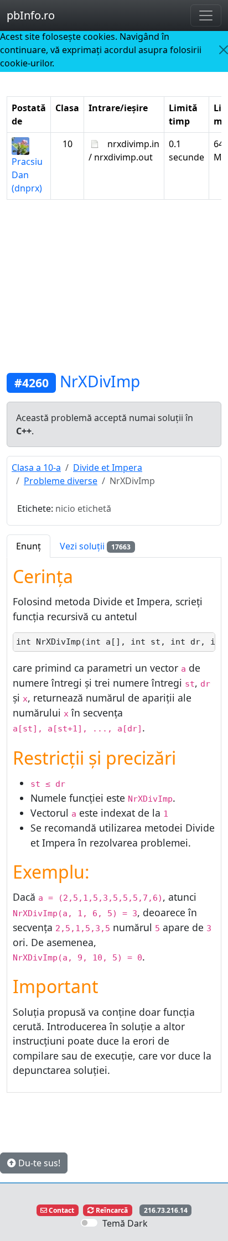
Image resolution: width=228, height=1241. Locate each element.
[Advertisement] (114, 286)
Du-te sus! (38, 1163)
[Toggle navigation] (205, 15)
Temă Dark (125, 1223)
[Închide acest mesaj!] (223, 49)
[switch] (89, 1222)
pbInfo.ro (31, 15)
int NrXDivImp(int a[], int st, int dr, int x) (115, 642)
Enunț (28, 546)
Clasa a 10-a (36, 467)
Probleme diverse (60, 481)
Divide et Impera (107, 467)
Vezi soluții (95, 546)
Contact (60, 1210)
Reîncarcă (111, 1210)
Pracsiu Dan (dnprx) (27, 174)
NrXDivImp (100, 381)
